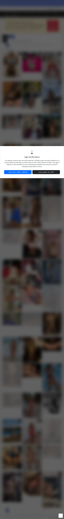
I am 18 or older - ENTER (17, 172)
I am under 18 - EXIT (46, 172)
